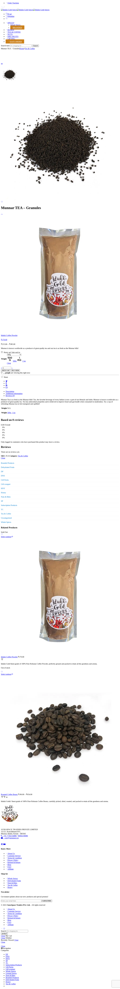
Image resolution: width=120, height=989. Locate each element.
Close (3, 458)
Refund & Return (14, 862)
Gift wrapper (5, 484)
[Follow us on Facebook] (1, 844)
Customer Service (14, 856)
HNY (3, 488)
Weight (4, 359)
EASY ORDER (16, 42)
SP (2, 501)
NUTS (10, 34)
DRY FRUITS (13, 37)
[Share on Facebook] (6, 383)
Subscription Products (9, 505)
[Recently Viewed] (4, 929)
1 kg (13, 413)
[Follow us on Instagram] (3, 844)
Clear (9, 363)
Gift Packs (5, 480)
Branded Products (7, 463)
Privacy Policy (13, 860)
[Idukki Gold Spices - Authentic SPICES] (25, 10)
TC (2, 510)
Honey (3, 493)
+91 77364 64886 (9, 836)
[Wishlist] (2, 202)
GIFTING (11, 39)
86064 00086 (23, 836)
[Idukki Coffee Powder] (2, 213)
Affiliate (11, 869)
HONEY (11, 30)
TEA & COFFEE (14, 32)
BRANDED (17, 28)
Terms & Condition (15, 858)
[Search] (7, 19)
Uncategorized (6, 518)
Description (10, 391)
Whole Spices (15, 25)
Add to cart (5, 370)
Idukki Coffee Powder (9, 657)
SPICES (11, 23)
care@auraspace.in (11, 838)
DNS (3, 476)
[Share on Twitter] (6, 381)
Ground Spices (11, 973)
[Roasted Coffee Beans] (60, 734)
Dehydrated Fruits (7, 467)
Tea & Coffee (30, 49)
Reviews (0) (10, 396)
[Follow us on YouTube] (5, 844)
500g (9, 413)
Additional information (14, 394)
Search (35, 46)
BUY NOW (15, 370)
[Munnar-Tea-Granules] (10, 82)
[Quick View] (12, 537)
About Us (11, 854)
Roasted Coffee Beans (9, 794)
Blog (9, 865)
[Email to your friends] (7, 387)
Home (21, 49)
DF (2, 472)
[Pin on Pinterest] (6, 385)
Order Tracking (13, 3)
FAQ (9, 867)
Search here (5, 46)
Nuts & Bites (6, 497)
